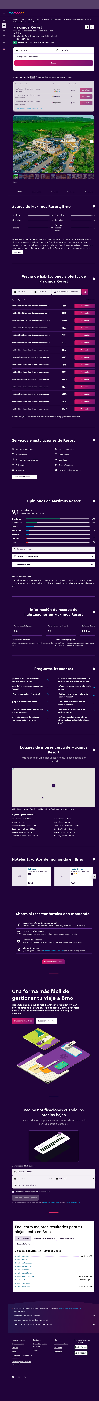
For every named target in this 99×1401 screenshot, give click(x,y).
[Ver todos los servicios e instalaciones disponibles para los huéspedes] (93, 440)
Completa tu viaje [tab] (24, 1244)
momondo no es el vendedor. (27, 1316)
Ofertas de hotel (18, 19)
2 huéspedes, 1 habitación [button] (26, 57)
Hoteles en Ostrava (22, 1283)
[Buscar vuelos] (4, 20)
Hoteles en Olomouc (23, 1280)
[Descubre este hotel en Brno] (93, 206)
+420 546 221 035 (21, 39)
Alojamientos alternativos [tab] (44, 1238)
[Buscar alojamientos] (4, 25)
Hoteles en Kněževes (23, 1273)
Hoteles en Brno (18, 22)
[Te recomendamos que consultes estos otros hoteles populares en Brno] (93, 859)
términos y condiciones (51, 1202)
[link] (53, 961)
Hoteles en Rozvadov (23, 1263)
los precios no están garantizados (70, 1308)
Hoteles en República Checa (51, 19)
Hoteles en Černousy (23, 1266)
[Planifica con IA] (4, 35)
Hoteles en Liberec (22, 1287)
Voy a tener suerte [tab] (67, 1238)
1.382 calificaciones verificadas (41, 42)
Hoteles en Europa (33, 19)
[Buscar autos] (4, 30)
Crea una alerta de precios (53, 951)
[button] (4, 13)
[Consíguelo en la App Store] (81, 1353)
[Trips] (4, 42)
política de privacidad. (73, 1202)
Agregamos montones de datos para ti (31, 1320)
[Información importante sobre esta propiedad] (93, 612)
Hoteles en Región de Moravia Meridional (77, 19)
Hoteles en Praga (21, 1256)
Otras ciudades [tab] (23, 1238)
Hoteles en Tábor (21, 1270)
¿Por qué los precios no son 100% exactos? (33, 1324)
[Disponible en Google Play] (81, 1347)
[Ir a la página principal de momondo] (16, 13)
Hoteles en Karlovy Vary (24, 1276)
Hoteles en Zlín (21, 1259)
